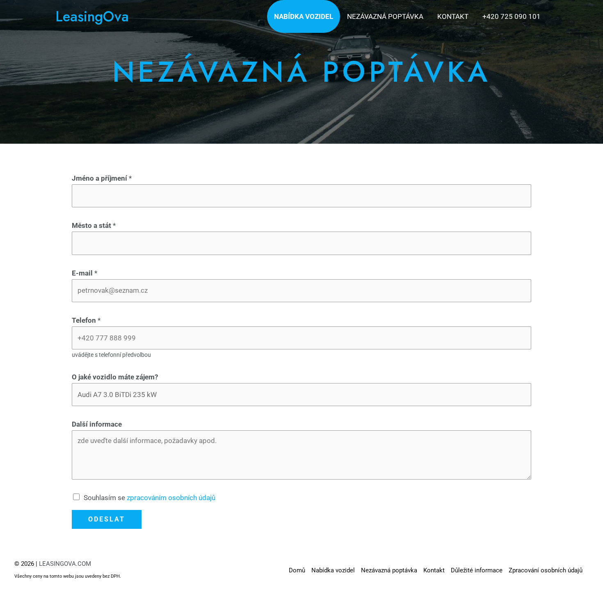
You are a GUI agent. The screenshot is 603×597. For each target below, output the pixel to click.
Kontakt (452, 16)
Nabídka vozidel (303, 16)
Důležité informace (476, 570)
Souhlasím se (149, 498)
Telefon (86, 320)
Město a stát (94, 225)
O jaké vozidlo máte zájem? (115, 377)
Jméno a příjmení (102, 178)
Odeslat (106, 519)
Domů (297, 570)
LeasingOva (92, 16)
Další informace (97, 424)
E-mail (84, 273)
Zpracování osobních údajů (545, 570)
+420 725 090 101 (511, 16)
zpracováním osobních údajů (171, 498)
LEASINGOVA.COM (65, 563)
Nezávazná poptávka (385, 16)
